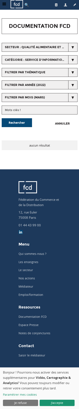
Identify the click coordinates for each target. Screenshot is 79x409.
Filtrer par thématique (25, 72)
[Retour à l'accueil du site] (17, 5)
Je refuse (20, 403)
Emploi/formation (31, 295)
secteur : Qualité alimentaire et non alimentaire (41, 47)
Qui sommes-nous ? (32, 254)
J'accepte (57, 403)
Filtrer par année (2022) (25, 85)
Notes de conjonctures (34, 333)
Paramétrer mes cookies (20, 395)
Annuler (62, 123)
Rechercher (17, 123)
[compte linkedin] (21, 232)
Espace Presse (29, 325)
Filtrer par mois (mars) (25, 97)
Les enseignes (28, 262)
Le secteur (26, 270)
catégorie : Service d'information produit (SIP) (41, 60)
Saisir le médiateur (32, 355)
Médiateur (26, 286)
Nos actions (27, 278)
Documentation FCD (33, 317)
